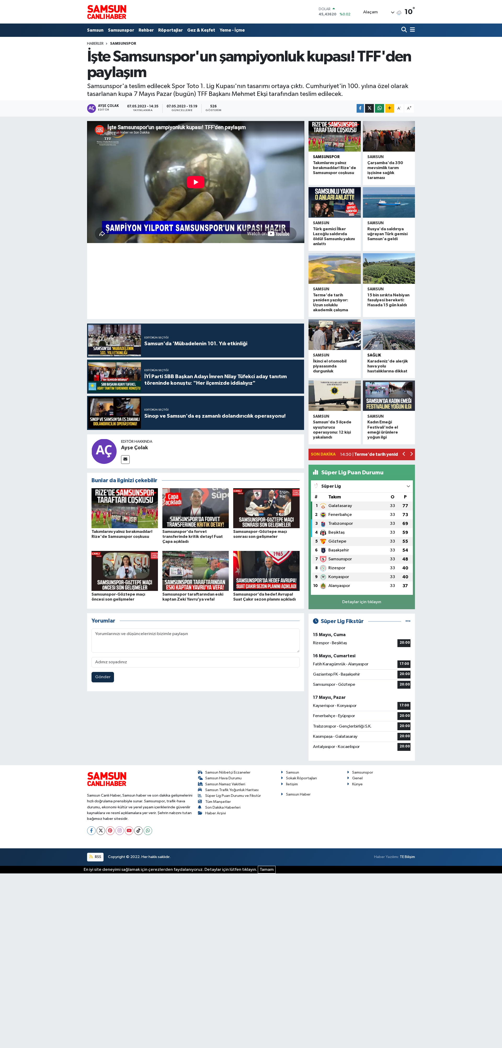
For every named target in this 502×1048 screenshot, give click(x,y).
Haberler (95, 43)
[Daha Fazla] (389, 108)
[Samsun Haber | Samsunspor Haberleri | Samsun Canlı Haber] (106, 11)
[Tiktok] (138, 830)
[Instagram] (119, 830)
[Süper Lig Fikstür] (408, 621)
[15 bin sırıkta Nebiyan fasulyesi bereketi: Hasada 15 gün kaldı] (389, 268)
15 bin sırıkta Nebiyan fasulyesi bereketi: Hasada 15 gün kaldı (388, 300)
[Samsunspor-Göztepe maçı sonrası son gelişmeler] (266, 508)
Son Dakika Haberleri (223, 807)
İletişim (292, 784)
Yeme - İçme (232, 30)
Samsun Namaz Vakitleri (225, 784)
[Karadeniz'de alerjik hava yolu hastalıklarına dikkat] (389, 334)
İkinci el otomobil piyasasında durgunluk (329, 366)
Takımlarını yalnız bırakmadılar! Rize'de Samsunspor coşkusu (334, 168)
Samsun (95, 30)
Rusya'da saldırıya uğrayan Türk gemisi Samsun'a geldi (387, 234)
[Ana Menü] (411, 30)
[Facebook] (91, 830)
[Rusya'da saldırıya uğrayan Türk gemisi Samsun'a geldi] (389, 202)
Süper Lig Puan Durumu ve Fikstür (233, 796)
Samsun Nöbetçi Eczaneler (227, 772)
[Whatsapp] (148, 830)
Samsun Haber (298, 794)
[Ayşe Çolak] (104, 451)
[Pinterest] (110, 830)
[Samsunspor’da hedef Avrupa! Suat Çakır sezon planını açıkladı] (266, 570)
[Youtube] (129, 830)
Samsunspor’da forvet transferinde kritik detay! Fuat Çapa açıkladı (192, 536)
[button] (404, 454)
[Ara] (404, 30)
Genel (357, 778)
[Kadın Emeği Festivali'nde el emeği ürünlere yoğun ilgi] (389, 396)
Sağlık (374, 355)
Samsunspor (121, 30)
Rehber (146, 30)
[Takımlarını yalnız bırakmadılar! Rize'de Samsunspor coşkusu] (125, 508)
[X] (100, 830)
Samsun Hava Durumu (223, 778)
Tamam (267, 869)
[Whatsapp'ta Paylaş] (379, 108)
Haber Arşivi (215, 813)
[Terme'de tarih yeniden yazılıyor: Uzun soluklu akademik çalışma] (335, 268)
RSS (97, 857)
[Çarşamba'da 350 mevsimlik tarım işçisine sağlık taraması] (389, 136)
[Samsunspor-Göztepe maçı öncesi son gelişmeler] (125, 570)
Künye (357, 784)
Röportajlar (170, 30)
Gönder (103, 677)
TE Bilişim (407, 857)
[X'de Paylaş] (369, 108)
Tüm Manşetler (218, 802)
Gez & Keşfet (201, 30)
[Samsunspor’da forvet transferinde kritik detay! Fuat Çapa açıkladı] (195, 508)
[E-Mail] (125, 459)
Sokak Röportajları (301, 778)
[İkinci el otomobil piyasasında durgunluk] (335, 334)
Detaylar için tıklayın (361, 602)
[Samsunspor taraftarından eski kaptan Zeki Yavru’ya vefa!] (195, 570)
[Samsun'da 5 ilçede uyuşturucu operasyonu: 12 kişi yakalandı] (335, 396)
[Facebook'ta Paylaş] (360, 108)
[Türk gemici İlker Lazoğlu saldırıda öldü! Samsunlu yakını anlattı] (335, 202)
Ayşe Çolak (134, 447)
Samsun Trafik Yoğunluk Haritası (232, 790)
